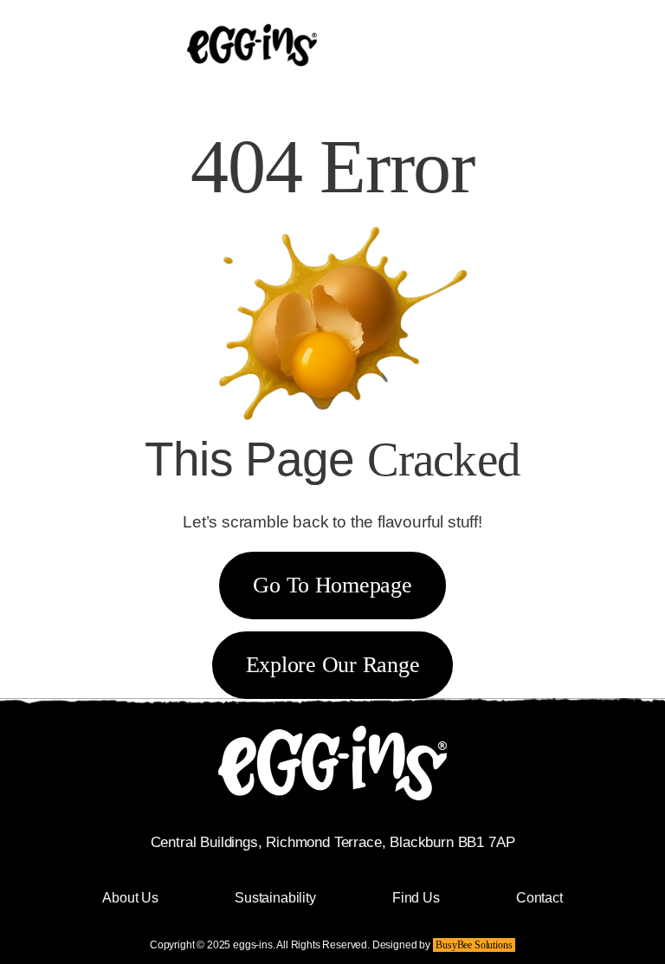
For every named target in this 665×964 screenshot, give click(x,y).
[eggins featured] (252, 11)
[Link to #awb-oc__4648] (537, 46)
